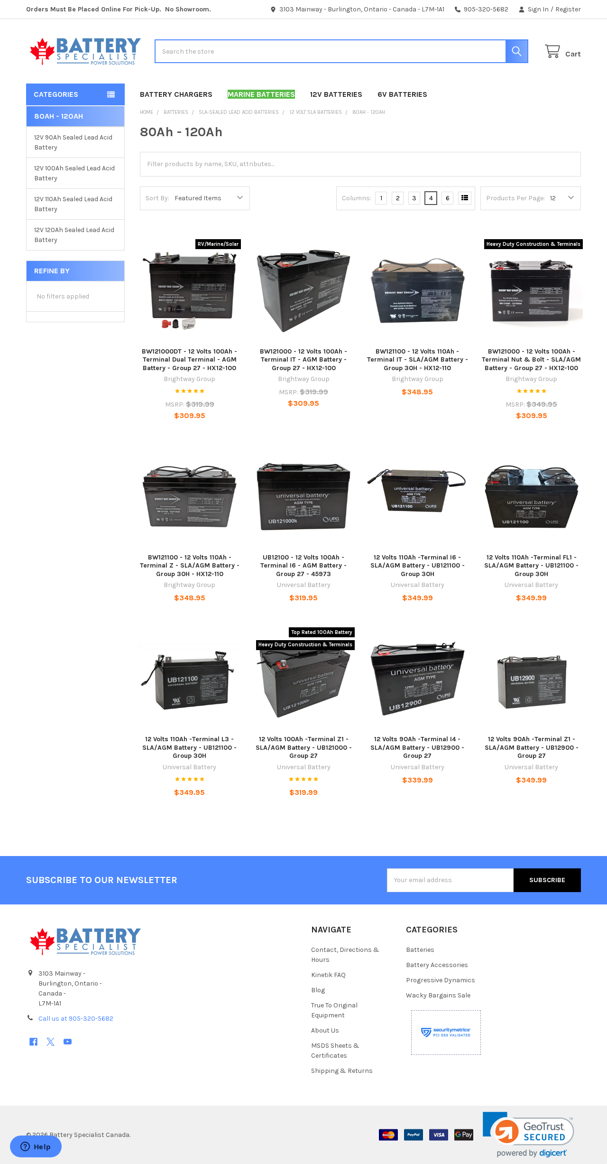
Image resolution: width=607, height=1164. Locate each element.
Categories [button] (56, 94)
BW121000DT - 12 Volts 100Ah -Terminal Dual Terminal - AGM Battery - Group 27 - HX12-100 (189, 359)
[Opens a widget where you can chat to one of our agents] (35, 1147)
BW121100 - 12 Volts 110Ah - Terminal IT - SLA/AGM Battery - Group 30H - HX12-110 (417, 359)
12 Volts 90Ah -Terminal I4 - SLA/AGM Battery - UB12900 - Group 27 (417, 747)
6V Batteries (402, 94)
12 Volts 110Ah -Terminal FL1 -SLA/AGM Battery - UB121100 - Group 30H (531, 565)
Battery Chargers (176, 94)
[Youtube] (67, 1041)
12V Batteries (336, 94)
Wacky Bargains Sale (438, 995)
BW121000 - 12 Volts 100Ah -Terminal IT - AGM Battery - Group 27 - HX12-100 (303, 359)
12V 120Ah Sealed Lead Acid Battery (74, 235)
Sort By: (157, 198)
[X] (50, 1041)
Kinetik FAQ (328, 975)
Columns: (356, 198)
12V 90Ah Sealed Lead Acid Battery (73, 142)
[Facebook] (33, 1041)
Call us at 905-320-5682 (75, 1019)
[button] (528, 1135)
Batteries (420, 950)
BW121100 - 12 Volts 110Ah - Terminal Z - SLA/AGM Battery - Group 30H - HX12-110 (189, 565)
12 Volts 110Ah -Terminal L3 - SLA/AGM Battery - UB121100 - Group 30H (189, 747)
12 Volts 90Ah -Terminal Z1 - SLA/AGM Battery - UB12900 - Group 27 (532, 747)
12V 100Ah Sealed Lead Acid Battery (74, 173)
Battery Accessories (437, 965)
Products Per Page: (515, 198)
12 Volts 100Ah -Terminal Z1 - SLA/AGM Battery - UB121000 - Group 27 (304, 747)
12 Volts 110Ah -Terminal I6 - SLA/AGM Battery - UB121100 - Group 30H (417, 565)
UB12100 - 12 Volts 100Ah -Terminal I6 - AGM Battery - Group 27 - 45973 (303, 565)
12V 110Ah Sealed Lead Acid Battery (73, 204)
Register (568, 9)
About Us (325, 1030)
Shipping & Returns (342, 1071)
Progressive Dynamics (440, 980)
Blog (318, 990)
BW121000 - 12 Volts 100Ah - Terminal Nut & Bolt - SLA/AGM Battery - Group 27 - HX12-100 (531, 359)
